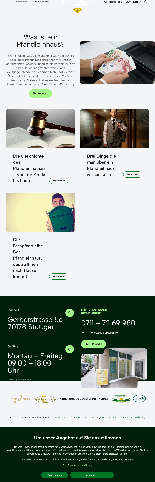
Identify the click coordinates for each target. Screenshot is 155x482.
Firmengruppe (78, 417)
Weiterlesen (40, 93)
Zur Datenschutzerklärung (77, 465)
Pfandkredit (21, 1)
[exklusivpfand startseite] (77, 13)
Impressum (60, 417)
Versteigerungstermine (103, 417)
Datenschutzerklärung (133, 417)
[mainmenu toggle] (9, 2)
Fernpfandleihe (41, 1)
